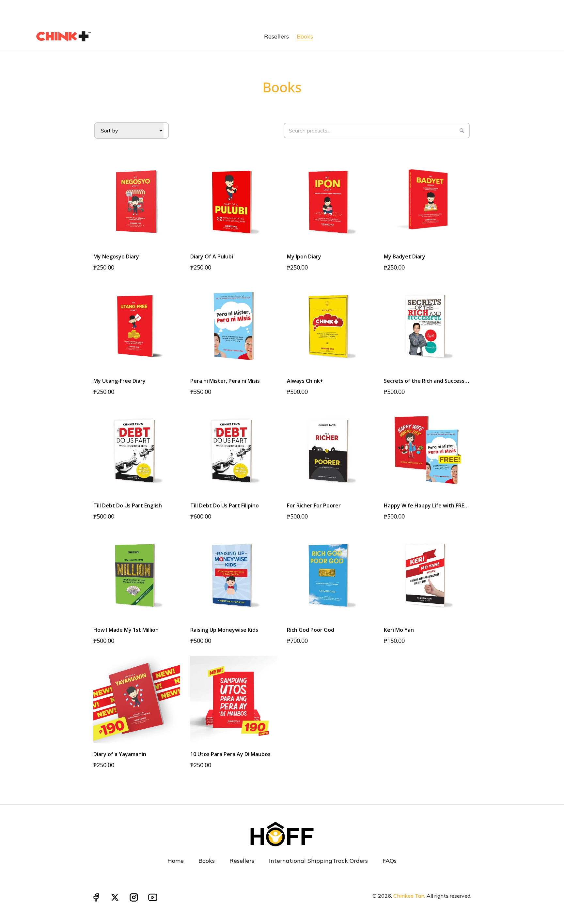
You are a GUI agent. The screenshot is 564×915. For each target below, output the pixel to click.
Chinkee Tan (408, 895)
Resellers (241, 860)
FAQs (390, 860)
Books (206, 860)
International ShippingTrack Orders (318, 860)
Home (175, 860)
